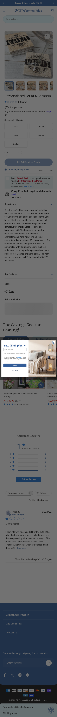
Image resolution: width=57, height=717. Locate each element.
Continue (15, 365)
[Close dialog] (53, 342)
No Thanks (15, 370)
